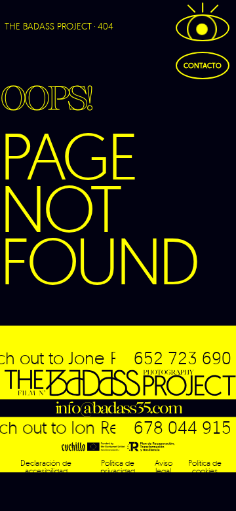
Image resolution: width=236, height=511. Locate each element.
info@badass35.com (118, 407)
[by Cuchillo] (73, 446)
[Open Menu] (202, 28)
